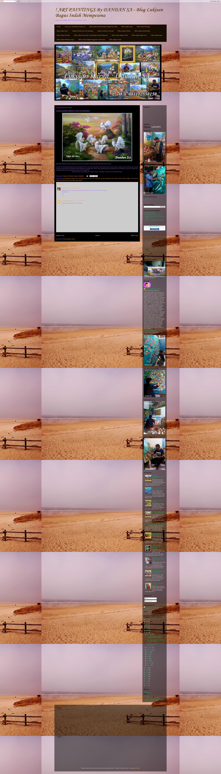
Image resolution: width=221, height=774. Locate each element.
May (148, 656)
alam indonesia (67, 178)
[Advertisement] (110, 721)
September (150, 649)
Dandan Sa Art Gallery (148, 198)
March (148, 660)
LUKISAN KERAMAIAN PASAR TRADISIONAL (158, 512)
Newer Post (60, 235)
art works (103, 178)
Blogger (138, 768)
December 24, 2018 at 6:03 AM (72, 188)
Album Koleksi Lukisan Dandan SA (154, 214)
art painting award (83, 178)
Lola (63, 188)
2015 (147, 672)
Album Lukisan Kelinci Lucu (139, 35)
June (148, 654)
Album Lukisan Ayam (127, 26)
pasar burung (79, 180)
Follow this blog (154, 229)
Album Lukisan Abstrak (123, 31)
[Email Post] (87, 176)
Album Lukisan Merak (115, 39)
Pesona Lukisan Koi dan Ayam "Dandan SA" (158, 488)
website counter (148, 692)
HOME (58, 26)
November (149, 647)
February (149, 663)
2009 (147, 685)
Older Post (134, 235)
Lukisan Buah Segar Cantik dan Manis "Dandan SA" (157, 534)
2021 (147, 626)
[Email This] (90, 176)
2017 (147, 668)
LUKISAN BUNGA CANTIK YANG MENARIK (156, 547)
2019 (147, 630)
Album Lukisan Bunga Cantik (119, 35)
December (149, 634)
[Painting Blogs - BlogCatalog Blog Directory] (154, 608)
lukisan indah (71, 180)
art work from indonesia (94, 178)
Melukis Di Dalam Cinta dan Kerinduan (82, 31)
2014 (147, 674)
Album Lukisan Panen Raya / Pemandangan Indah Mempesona (90, 35)
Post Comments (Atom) (69, 239)
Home (97, 235)
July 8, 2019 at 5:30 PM (79, 201)
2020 (147, 628)
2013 (147, 676)
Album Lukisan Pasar (62, 31)
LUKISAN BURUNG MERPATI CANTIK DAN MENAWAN (154, 637)
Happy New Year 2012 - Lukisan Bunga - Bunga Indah (158, 559)
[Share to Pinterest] (97, 176)
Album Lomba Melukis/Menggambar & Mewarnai (91, 39)
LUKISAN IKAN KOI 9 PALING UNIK (155, 524)
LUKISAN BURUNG (150, 213)
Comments (149, 601)
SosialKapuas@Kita (67, 201)
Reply (63, 195)
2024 (147, 621)
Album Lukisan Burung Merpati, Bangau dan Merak (103, 26)
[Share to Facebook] (95, 176)
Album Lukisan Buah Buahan (142, 31)
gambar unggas (126, 178)
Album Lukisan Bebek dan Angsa (65, 39)
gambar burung (109, 178)
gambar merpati (118, 178)
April (148, 658)
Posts (147, 598)
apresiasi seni (74, 178)
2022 (147, 624)
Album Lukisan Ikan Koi (63, 35)
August (149, 652)
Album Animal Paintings (143, 26)
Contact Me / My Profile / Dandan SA (75, 26)
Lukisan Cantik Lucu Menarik (105, 31)
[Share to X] (94, 176)
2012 (147, 679)
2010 (147, 683)
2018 (147, 632)
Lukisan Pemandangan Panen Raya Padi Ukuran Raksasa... (155, 640)
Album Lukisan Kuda (156, 35)
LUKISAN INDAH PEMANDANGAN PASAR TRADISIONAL (158, 572)
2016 (147, 670)
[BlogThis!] (92, 176)
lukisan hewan (64, 180)
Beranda (147, 696)
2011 (147, 681)
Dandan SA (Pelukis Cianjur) (153, 288)
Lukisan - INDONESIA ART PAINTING (154, 220)
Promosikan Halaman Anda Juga (150, 201)
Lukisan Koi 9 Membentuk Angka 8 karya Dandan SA (155, 644)
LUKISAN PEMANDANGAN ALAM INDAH (158, 477)
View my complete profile (150, 330)
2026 (147, 619)
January (149, 665)
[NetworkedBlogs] (154, 226)
